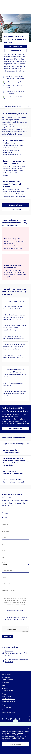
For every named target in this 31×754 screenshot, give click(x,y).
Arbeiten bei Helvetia (7, 680)
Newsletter (20, 610)
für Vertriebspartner (7, 690)
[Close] (29, 729)
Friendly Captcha (25, 631)
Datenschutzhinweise (20, 617)
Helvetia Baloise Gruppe (8, 701)
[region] (15, 740)
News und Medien (7, 696)
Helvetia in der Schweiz (8, 699)
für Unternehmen (6, 710)
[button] (15, 147)
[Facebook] (3, 720)
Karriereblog (5, 682)
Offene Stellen (6, 677)
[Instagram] (11, 720)
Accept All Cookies (15, 744)
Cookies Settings (15, 748)
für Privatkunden (6, 707)
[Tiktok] (20, 720)
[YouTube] (7, 720)
